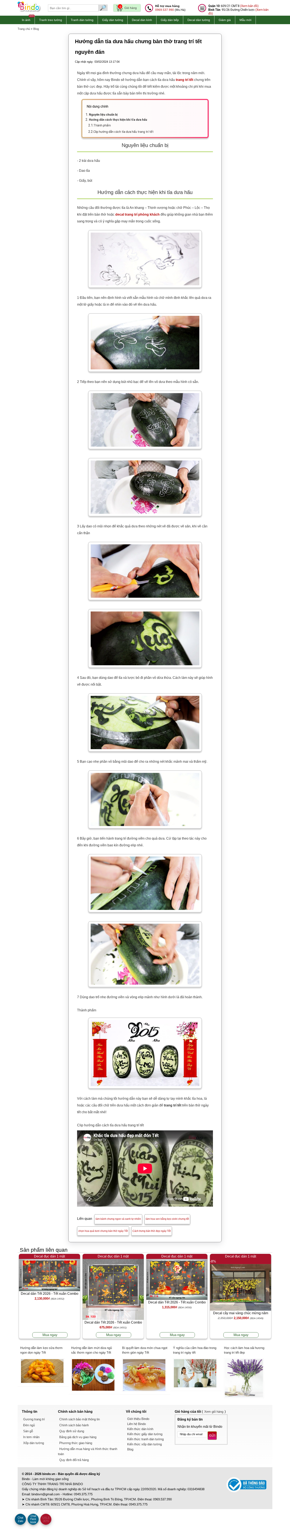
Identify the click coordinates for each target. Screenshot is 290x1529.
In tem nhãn (31, 1437)
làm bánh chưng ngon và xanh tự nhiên (118, 1218)
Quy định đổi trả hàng (74, 1460)
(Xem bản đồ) (249, 6)
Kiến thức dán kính (140, 1429)
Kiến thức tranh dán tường (145, 1439)
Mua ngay (49, 1335)
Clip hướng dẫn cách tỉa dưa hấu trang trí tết (123, 131)
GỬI (212, 1435)
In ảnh (26, 20)
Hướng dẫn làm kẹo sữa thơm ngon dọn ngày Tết (41, 1350)
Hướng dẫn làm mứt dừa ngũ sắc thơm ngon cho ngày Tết (91, 1350)
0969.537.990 (164, 9)
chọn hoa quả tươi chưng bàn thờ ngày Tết (103, 1231)
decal (120, 214)
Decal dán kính (142, 20)
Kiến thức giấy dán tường (144, 1434)
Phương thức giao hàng (75, 1443)
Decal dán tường (198, 20)
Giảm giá (225, 20)
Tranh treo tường (50, 20)
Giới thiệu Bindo (138, 1419)
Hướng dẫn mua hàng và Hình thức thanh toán (87, 1451)
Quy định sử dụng (71, 1431)
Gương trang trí (34, 1419)
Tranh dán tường (82, 20)
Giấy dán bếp (170, 20)
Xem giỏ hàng (213, 1411)
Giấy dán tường (112, 20)
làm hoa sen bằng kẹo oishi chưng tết (167, 1218)
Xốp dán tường (33, 1443)
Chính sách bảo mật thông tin (79, 1419)
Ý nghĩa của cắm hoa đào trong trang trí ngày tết (194, 1350)
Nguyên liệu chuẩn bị (103, 114)
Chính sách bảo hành (74, 1425)
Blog (36, 28)
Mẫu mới (245, 20)
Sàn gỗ (28, 1431)
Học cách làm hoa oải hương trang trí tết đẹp (244, 1350)
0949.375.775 (83, 1494)
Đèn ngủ (29, 1425)
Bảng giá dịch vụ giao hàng (77, 1437)
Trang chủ (24, 28)
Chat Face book (33, 1519)
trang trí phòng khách (142, 214)
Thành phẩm (102, 125)
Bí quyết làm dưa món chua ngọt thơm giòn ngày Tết (144, 1350)
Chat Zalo (20, 1519)
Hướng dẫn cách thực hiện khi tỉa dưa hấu (118, 119)
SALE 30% (46, 1519)
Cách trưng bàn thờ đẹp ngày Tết (151, 1231)
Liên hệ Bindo (136, 1424)
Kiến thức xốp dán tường (144, 1444)
